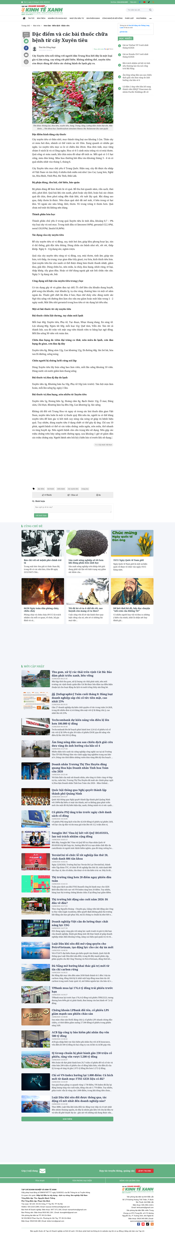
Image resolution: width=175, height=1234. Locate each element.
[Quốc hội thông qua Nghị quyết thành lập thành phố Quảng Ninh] (35, 796)
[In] (26, 61)
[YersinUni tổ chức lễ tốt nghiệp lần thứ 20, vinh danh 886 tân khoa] (35, 861)
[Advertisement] (72, 465)
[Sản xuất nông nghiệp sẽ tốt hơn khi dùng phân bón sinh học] (87, 543)
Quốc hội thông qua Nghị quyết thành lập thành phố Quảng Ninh (79, 791)
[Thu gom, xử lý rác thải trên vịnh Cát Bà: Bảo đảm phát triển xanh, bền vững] (35, 678)
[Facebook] (139, 2)
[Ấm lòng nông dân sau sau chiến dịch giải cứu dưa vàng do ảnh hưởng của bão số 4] (35, 748)
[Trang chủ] (24, 18)
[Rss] (153, 2)
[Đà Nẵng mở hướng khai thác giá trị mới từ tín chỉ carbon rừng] (35, 972)
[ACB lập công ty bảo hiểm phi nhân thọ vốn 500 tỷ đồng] (35, 1039)
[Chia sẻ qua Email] (26, 55)
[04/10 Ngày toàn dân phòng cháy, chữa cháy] (43, 591)
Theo (103, 445)
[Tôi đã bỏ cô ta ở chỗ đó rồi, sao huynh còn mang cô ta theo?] (87, 591)
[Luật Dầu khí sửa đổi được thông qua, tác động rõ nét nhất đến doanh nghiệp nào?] (35, 1104)
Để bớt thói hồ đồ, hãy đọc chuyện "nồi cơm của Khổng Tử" (131, 609)
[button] (133, 2)
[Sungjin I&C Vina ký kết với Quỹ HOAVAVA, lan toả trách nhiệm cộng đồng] (35, 839)
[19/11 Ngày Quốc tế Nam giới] (132, 543)
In (99, 495)
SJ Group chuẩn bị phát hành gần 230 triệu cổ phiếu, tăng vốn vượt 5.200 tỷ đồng (82, 1054)
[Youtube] (144, 2)
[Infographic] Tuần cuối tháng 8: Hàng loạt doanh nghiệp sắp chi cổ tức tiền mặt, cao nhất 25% (82, 697)
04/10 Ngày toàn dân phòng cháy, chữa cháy (41, 609)
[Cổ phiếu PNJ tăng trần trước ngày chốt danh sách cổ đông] (35, 818)
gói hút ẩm (123, 32)
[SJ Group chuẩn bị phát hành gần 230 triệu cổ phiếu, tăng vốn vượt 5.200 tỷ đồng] (35, 1059)
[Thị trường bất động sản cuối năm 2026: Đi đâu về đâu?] (35, 906)
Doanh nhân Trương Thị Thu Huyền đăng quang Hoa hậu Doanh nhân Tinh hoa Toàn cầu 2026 (80, 767)
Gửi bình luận (41, 515)
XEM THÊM (67, 1119)
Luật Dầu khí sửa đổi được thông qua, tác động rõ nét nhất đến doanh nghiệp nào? (79, 1099)
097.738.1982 (145, 1171)
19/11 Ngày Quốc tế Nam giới (128, 560)
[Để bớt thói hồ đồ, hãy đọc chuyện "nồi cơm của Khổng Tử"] (132, 591)
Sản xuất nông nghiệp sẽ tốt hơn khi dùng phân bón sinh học (86, 561)
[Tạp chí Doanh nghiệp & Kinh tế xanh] (42, 10)
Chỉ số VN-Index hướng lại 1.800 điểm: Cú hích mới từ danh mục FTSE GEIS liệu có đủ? (82, 1076)
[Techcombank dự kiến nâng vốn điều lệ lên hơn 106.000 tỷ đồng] (35, 726)
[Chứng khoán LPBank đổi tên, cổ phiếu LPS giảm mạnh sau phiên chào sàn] (35, 1016)
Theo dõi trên (99, 49)
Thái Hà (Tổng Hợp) (47, 47)
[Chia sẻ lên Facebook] (26, 48)
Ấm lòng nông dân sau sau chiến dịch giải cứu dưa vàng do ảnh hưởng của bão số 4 (82, 743)
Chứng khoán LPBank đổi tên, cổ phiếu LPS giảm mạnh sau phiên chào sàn (80, 1011)
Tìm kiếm (150, 10)
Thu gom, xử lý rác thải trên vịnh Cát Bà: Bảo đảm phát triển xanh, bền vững (82, 673)
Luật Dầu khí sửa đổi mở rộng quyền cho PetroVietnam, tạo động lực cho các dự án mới (82, 945)
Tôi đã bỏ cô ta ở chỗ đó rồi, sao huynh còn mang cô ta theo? (86, 609)
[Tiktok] (148, 2)
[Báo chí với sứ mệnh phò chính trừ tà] (43, 543)
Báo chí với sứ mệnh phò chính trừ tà (43, 561)
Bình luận (26, 34)
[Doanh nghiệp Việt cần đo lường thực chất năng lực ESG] (35, 928)
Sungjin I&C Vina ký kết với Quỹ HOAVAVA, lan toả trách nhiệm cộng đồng (80, 834)
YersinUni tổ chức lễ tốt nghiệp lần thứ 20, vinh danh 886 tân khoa (80, 856)
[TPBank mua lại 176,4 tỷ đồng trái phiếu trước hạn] (35, 994)
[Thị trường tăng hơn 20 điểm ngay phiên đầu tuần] (35, 883)
